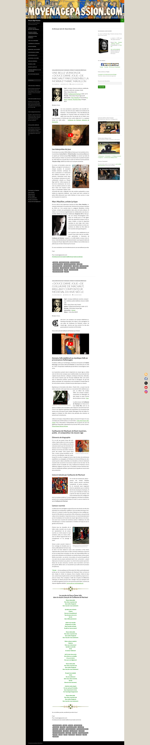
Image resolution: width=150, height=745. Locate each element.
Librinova (113, 43)
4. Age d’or (100, 157)
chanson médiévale (64, 262)
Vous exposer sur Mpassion (33, 190)
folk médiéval (73, 730)
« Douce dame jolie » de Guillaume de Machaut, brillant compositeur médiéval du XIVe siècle (68, 287)
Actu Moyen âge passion (33, 74)
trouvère (78, 734)
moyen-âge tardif (65, 267)
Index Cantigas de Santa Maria (34, 111)
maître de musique (57, 266)
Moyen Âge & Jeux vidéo (33, 58)
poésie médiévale (74, 269)
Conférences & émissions (34, 43)
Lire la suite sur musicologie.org (74, 583)
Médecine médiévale (32, 61)
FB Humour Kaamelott (114, 67)
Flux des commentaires (33, 199)
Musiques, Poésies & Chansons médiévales (33, 33)
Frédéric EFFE (65, 84)
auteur (70, 725)
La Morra (79, 264)
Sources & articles (32, 66)
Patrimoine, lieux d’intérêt (34, 49)
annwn (65, 725)
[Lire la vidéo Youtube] (70, 135)
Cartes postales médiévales (33, 124)
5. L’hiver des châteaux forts (110, 157)
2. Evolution (108, 156)
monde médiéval (84, 266)
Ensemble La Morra (57, 264)
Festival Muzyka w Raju (74, 99)
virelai (66, 271)
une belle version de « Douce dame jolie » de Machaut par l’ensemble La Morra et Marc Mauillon (70, 77)
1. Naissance (101, 156)
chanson (55, 262)
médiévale (75, 266)
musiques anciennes (58, 269)
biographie (56, 727)
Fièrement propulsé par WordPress (35, 743)
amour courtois (57, 725)
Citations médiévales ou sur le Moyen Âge (34, 70)
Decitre (117, 43)
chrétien (62, 729)
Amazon (120, 42)
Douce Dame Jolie (75, 262)
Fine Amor (66, 730)
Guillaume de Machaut (58, 70)
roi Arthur (71, 734)
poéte (65, 734)
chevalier (55, 729)
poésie (66, 269)
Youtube (106, 67)
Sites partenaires (31, 194)
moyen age (55, 267)
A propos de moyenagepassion (34, 201)
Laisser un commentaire (77, 84)
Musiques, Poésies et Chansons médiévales (75, 70)
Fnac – (116, 42)
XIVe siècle (55, 736)
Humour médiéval (32, 46)
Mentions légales (31, 196)
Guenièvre (81, 730)
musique (73, 267)
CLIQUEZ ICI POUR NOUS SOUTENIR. (107, 74)
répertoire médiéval (58, 271)
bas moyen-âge (78, 725)
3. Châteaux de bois (116, 156)
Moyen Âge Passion (34, 20)
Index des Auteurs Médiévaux (34, 85)
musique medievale (81, 267)
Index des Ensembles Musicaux (34, 98)
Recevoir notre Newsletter (104, 81)
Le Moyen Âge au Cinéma (33, 52)
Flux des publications (32, 197)
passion (55, 734)
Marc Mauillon (75, 97)
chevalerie (80, 727)
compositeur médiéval (82, 729)
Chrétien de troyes (70, 729)
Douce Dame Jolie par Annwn (60, 426)
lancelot (68, 732)
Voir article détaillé (115, 49)
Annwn (73, 310)
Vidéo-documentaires (33, 40)
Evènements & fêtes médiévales (32, 37)
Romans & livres (31, 63)
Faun (87, 398)
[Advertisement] (69, 51)
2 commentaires (77, 294)
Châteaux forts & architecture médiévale (33, 28)
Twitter (101, 67)
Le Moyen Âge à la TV (32, 55)
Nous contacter (31, 192)
